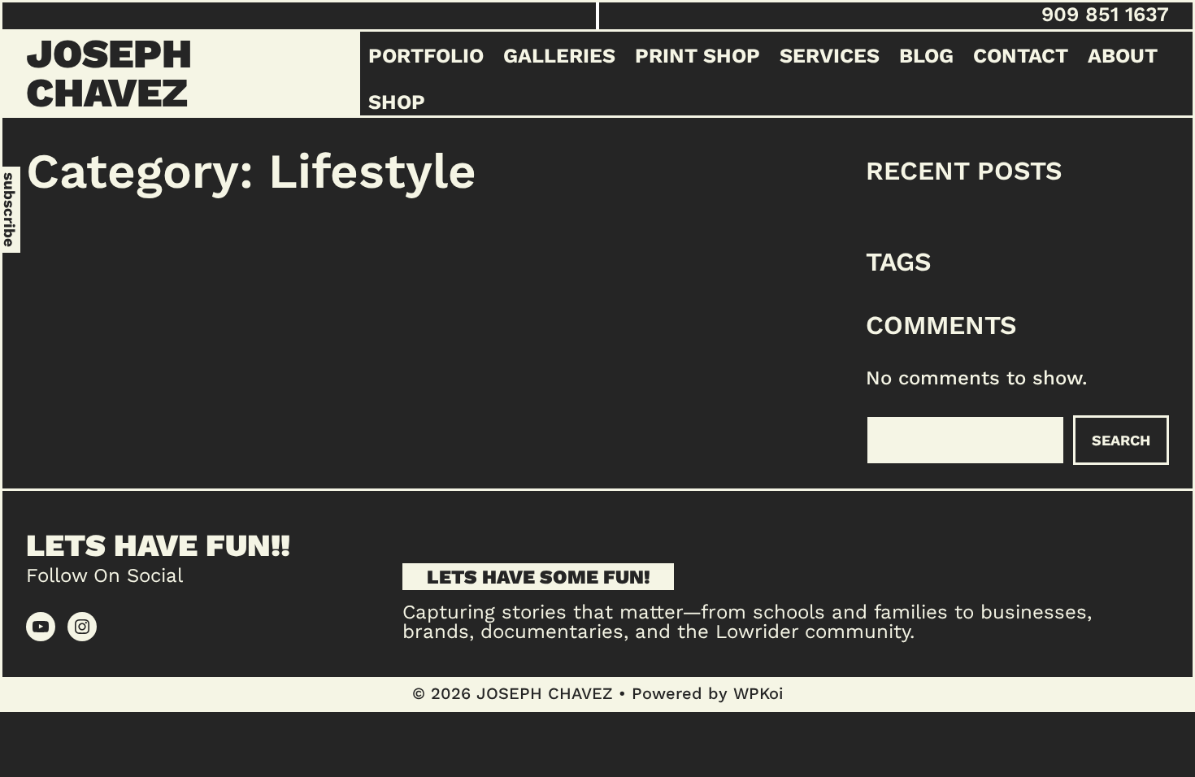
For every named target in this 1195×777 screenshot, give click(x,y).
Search (1121, 440)
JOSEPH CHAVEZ (109, 72)
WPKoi (758, 693)
